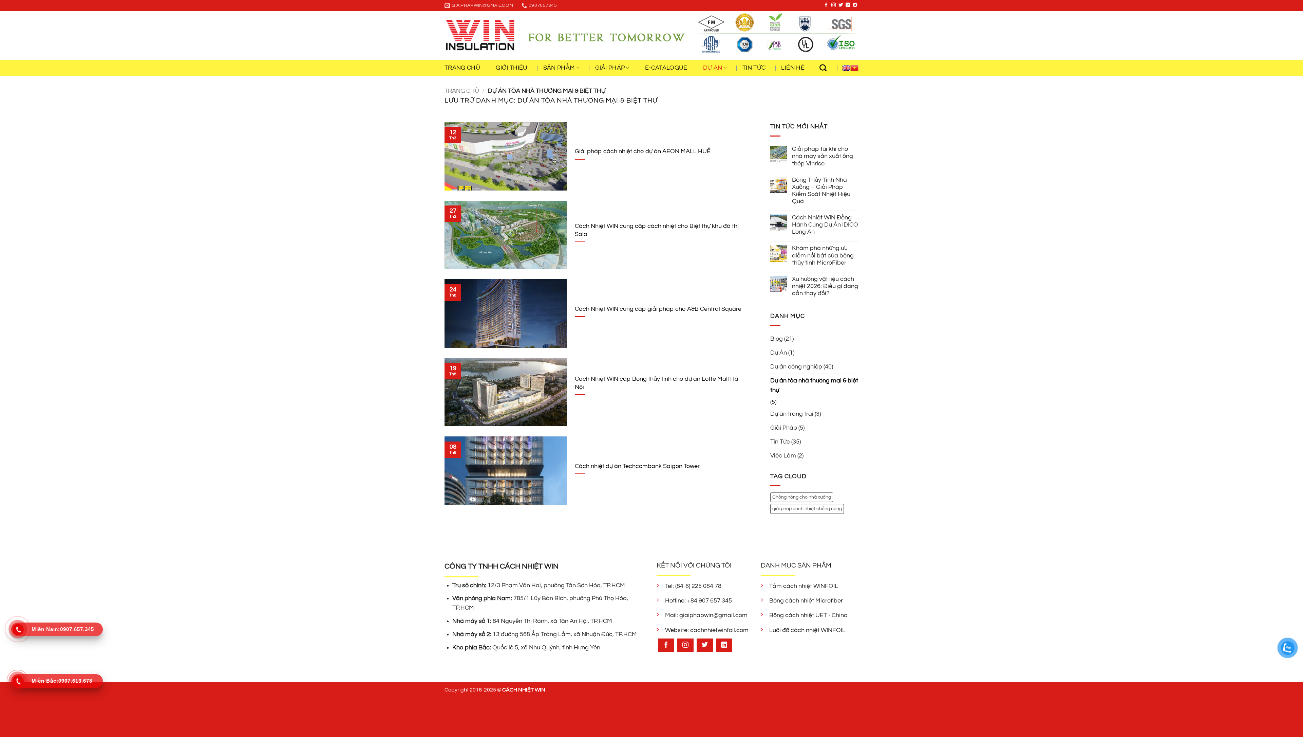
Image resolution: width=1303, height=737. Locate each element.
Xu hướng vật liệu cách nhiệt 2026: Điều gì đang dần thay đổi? (825, 286)
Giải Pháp (783, 428)
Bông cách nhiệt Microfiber (806, 601)
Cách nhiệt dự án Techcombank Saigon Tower (637, 466)
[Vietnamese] (854, 67)
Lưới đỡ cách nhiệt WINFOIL (807, 630)
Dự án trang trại (791, 414)
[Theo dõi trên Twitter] (840, 5)
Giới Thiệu (512, 68)
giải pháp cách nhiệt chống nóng (807, 508)
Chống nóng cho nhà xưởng (801, 497)
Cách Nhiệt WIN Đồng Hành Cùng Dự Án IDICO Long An (825, 225)
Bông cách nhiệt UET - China (808, 615)
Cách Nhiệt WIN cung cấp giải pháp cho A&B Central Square (658, 309)
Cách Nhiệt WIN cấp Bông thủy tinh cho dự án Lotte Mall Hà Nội (656, 383)
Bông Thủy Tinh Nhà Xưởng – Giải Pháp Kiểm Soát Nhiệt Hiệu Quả (821, 190)
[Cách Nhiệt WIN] (480, 35)
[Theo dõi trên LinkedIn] (848, 5)
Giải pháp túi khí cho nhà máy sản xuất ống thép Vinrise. (822, 156)
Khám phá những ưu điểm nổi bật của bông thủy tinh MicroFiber (823, 255)
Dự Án (778, 353)
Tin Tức (754, 68)
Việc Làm (783, 456)
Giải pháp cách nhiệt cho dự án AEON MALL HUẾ (643, 151)
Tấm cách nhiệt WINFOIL (803, 586)
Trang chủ (462, 91)
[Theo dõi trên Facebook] (826, 5)
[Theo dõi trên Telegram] (855, 5)
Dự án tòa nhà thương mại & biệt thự (814, 385)
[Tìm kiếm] (826, 67)
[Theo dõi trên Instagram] (833, 5)
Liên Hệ (792, 68)
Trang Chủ (462, 68)
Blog (776, 339)
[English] (846, 67)
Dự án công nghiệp (796, 367)
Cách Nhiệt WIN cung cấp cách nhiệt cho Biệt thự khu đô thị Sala (657, 230)
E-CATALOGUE (666, 68)
